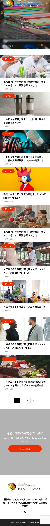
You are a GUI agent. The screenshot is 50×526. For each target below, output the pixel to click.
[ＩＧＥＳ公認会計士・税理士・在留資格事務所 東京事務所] (25, 487)
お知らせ (8, 59)
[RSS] (25, 512)
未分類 (8, 96)
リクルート (9, 359)
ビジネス (8, 134)
